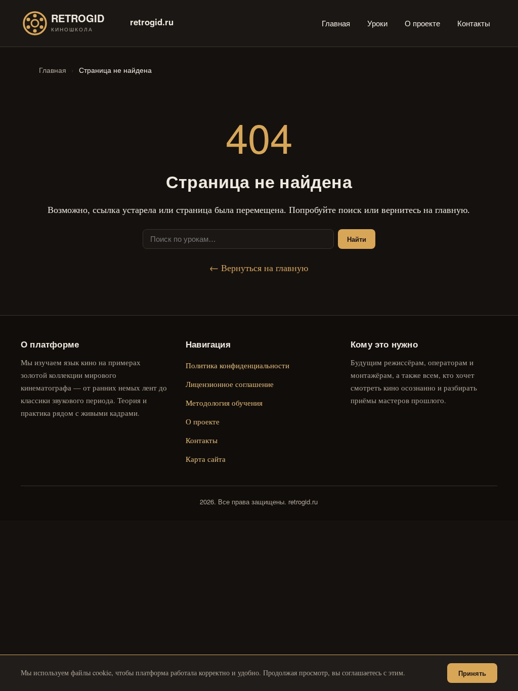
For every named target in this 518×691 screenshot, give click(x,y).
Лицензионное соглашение (230, 384)
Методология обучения (224, 403)
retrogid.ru (152, 22)
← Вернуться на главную (258, 268)
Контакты (473, 23)
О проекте (422, 23)
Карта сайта (206, 459)
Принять (472, 673)
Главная (336, 23)
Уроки (377, 23)
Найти (356, 239)
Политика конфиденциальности (237, 365)
